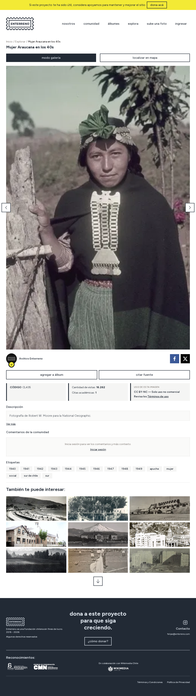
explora (133, 23)
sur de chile (31, 475)
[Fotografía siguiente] (189, 207)
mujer (170, 468)
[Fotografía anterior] (6, 207)
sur (47, 475)
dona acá (156, 5)
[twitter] (185, 358)
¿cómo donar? (98, 641)
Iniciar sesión (98, 449)
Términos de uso (158, 396)
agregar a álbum (51, 375)
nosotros (68, 23)
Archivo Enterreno (31, 358)
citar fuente (144, 375)
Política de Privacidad (178, 682)
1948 (125, 468)
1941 (26, 468)
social (12, 475)
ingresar (181, 23)
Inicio (9, 41)
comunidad (91, 23)
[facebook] (174, 358)
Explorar (20, 41)
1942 (40, 468)
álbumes (113, 23)
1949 (139, 468)
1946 (96, 468)
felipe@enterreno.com (178, 634)
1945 (82, 468)
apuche (154, 468)
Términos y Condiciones (150, 682)
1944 (68, 468)
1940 (12, 468)
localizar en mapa (145, 57)
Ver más (11, 424)
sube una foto (157, 23)
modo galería (51, 57)
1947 (110, 468)
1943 (54, 468)
